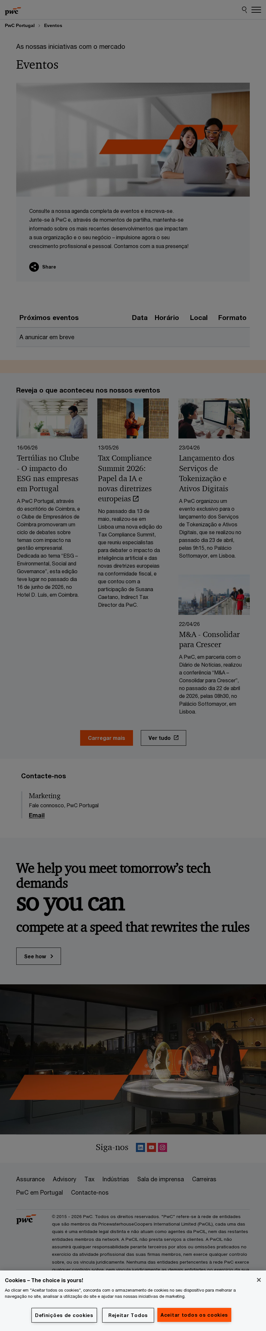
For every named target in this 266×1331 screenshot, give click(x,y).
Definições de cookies (64, 1315)
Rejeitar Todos (128, 1315)
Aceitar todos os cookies (194, 1315)
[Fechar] (259, 1280)
